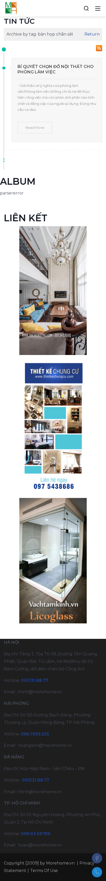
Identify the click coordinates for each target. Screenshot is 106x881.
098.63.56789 (35, 833)
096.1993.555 (35, 734)
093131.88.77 (34, 680)
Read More (34, 127)
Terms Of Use (44, 870)
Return (92, 34)
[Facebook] (97, 858)
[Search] (86, 8)
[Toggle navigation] (97, 8)
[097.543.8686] (97, 872)
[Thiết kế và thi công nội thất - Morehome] (11, 8)
